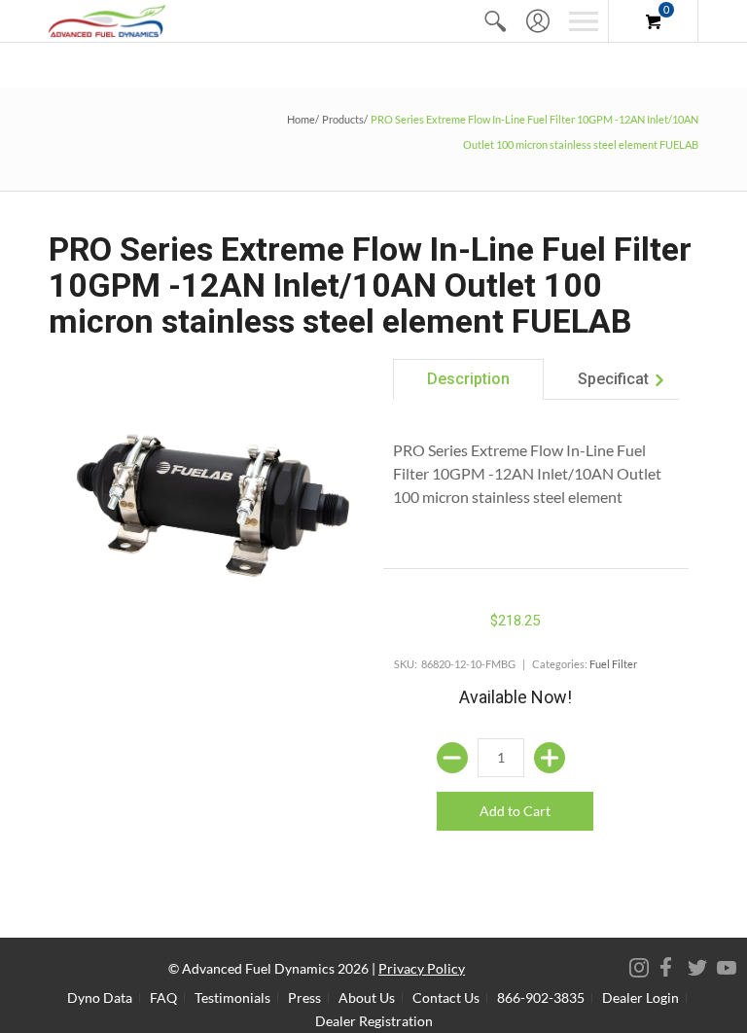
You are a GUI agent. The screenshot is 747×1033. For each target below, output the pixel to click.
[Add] (549, 757)
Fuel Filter (613, 664)
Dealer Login (640, 997)
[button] (495, 21)
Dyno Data (99, 997)
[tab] (468, 379)
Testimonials (232, 997)
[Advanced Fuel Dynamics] (107, 21)
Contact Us (446, 997)
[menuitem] (495, 21)
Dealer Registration (374, 1021)
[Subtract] (452, 757)
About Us (366, 997)
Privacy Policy (421, 968)
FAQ (163, 997)
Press (304, 997)
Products (343, 119)
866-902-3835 (541, 997)
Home (301, 119)
